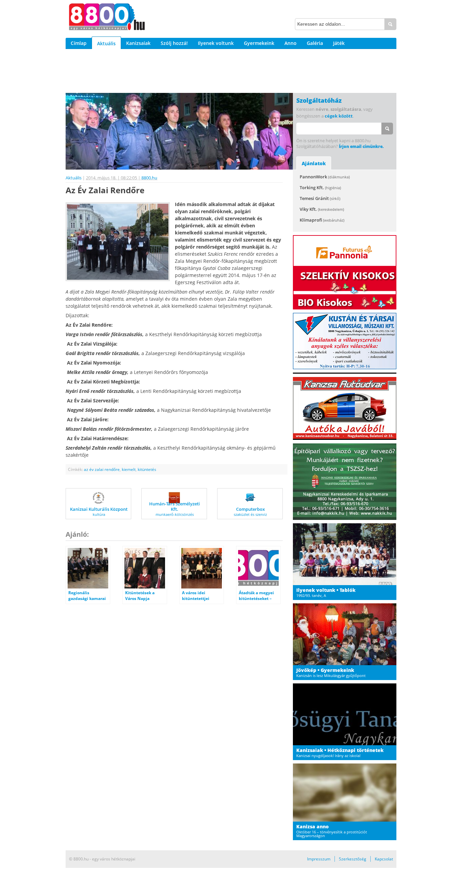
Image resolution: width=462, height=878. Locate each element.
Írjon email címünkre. (361, 146)
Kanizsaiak (138, 43)
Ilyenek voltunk (216, 43)
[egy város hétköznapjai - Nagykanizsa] (107, 17)
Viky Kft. (322, 209)
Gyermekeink (259, 43)
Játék (339, 43)
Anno (290, 43)
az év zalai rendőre (102, 469)
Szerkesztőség (352, 859)
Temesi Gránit (320, 198)
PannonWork (325, 177)
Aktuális (106, 43)
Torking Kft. (320, 187)
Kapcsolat (384, 859)
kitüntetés (147, 469)
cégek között (339, 116)
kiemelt (129, 469)
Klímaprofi (322, 220)
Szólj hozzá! (174, 43)
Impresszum (318, 859)
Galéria (315, 43)
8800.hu (149, 178)
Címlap (79, 43)
